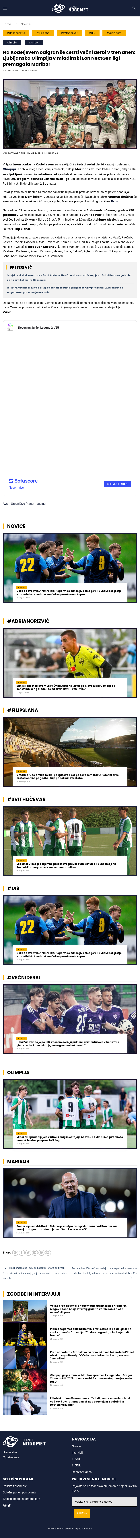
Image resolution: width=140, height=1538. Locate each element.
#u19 (92, 33)
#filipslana (43, 33)
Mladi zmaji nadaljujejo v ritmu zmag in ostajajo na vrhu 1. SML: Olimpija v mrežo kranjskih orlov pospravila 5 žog (69, 1139)
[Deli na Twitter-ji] (28, 1253)
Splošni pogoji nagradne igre (21, 1498)
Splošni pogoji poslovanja (19, 1492)
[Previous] (7, 570)
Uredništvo (10, 1452)
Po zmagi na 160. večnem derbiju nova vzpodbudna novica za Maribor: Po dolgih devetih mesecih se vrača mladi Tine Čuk (104, 1271)
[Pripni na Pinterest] (41, 1253)
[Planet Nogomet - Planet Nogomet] (70, 8)
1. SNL (76, 1459)
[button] (5, 8)
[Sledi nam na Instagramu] (4, 1505)
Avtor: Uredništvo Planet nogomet (24, 503)
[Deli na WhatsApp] (15, 1253)
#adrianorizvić (16, 33)
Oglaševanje (11, 1457)
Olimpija (12, 42)
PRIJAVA (82, 1513)
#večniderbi (114, 33)
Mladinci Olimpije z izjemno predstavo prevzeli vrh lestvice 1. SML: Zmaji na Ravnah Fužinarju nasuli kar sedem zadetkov (66, 865)
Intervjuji (77, 1452)
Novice (26, 24)
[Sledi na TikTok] (9, 1505)
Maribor (34, 42)
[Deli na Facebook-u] (22, 1253)
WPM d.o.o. (55, 1528)
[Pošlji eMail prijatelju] (35, 1253)
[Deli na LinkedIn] (48, 1253)
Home (7, 24)
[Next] (132, 570)
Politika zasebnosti (15, 1486)
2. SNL (76, 1465)
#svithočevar (69, 33)
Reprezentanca (82, 1472)
